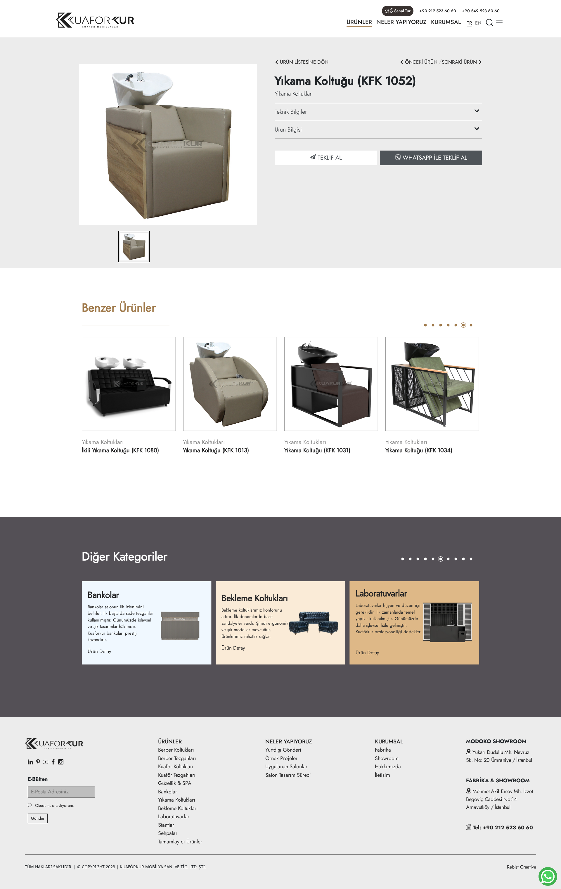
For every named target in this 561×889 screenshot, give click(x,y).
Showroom (387, 758)
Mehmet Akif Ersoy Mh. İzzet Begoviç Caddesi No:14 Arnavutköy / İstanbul (499, 799)
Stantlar (166, 825)
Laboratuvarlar (173, 816)
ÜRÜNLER (359, 22)
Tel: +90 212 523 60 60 (502, 827)
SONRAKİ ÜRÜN (460, 61)
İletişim (382, 775)
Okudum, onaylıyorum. (54, 805)
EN (478, 23)
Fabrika (383, 750)
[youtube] (45, 762)
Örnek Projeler (281, 758)
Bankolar (167, 791)
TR (469, 23)
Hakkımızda (388, 766)
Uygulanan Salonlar (286, 766)
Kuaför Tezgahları (176, 775)
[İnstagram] (60, 762)
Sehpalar (167, 833)
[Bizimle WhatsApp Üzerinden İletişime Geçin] (548, 876)
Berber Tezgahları (177, 758)
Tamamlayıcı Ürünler (180, 841)
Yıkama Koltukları (176, 800)
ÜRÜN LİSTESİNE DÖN (303, 61)
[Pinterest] (38, 762)
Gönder (37, 818)
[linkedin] (30, 762)
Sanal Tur (402, 11)
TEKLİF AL (329, 157)
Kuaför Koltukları (175, 766)
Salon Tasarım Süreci (288, 775)
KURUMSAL (446, 22)
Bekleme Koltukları (178, 808)
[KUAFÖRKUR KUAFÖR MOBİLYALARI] (95, 20)
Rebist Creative (521, 867)
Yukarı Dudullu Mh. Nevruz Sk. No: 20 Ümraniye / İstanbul (499, 756)
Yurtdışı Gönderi (283, 750)
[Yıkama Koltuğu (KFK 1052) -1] (168, 144)
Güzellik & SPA (174, 783)
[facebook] (53, 762)
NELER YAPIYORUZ (401, 22)
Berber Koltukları (176, 750)
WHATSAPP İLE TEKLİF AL (434, 157)
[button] (425, 325)
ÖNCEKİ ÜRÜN (420, 61)
